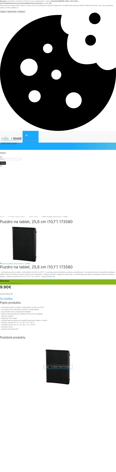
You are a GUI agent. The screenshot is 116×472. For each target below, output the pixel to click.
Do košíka (6, 298)
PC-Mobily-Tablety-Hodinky (16, 216)
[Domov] (15, 137)
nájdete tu (14, 7)
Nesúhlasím (21, 11)
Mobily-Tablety (33, 216)
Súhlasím (3, 11)
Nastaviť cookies (12, 11)
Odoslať (3, 163)
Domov (2, 216)
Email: (2, 159)
